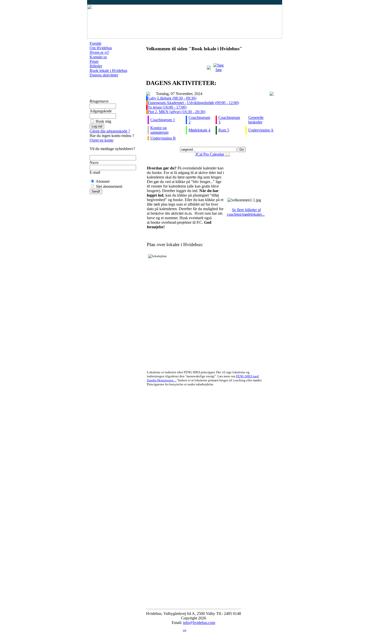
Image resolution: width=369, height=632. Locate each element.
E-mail (95, 172)
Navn (94, 162)
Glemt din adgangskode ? (110, 131)
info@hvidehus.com (199, 622)
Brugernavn (99, 101)
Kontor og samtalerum (159, 130)
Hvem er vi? (99, 52)
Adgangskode (101, 111)
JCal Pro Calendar (212, 154)
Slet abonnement (109, 186)
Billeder (96, 66)
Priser (94, 61)
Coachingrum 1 (162, 120)
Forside (95, 43)
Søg (218, 70)
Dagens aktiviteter (104, 75)
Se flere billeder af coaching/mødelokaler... (246, 212)
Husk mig (103, 121)
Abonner (103, 181)
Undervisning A (261, 130)
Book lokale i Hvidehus (108, 70)
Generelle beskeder (256, 119)
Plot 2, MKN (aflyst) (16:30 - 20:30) (176, 112)
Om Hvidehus (101, 48)
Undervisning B (163, 138)
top (184, 630)
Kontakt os (98, 57)
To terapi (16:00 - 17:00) (167, 107)
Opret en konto (101, 140)
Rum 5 (223, 130)
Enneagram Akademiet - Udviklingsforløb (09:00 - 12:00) (193, 103)
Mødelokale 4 (199, 130)
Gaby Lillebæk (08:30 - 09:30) (172, 98)
